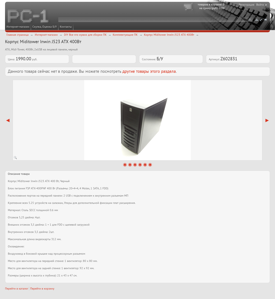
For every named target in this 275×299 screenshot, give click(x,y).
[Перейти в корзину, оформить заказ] (189, 7)
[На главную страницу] (28, 16)
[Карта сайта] (256, 20)
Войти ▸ (261, 4)
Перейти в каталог (16, 288)
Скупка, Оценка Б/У (44, 26)
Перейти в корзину (42, 288)
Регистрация (246, 4)
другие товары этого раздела (149, 71)
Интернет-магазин (17, 26)
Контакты (66, 26)
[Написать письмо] (265, 20)
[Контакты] (261, 20)
